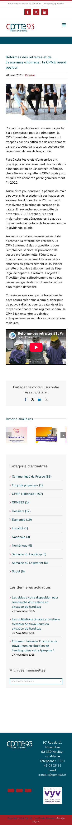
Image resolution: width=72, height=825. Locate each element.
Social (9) (18, 571)
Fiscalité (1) (20, 528)
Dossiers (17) (21, 511)
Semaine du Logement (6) (30, 563)
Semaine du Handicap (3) (29, 554)
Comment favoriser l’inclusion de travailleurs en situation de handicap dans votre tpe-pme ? (34, 646)
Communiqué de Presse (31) (31, 476)
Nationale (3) (21, 537)
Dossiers (30, 75)
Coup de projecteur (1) (27, 485)
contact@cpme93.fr (54, 3)
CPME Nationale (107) (27, 494)
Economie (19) (22, 520)
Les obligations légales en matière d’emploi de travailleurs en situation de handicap (36, 624)
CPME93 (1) (20, 502)
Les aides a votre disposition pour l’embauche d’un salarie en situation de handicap (35, 602)
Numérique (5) (22, 545)
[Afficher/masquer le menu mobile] (64, 25)
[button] (9, 435)
